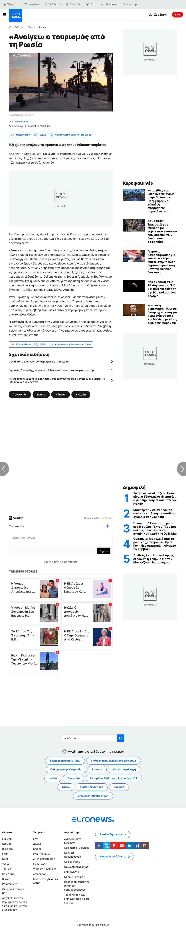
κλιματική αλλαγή (124, 769)
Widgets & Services (44, 869)
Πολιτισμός (9, 873)
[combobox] (142, 4)
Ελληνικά (11, 4)
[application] (61, 82)
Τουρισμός (20, 394)
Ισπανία (97, 769)
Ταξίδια (6, 869)
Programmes (9, 883)
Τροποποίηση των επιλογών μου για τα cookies (76, 898)
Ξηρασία (119, 787)
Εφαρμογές (40, 863)
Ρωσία (42, 27)
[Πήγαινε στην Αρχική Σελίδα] (15, 15)
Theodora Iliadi (20, 121)
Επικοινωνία (71, 871)
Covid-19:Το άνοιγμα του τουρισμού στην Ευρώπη (38, 361)
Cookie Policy (72, 861)
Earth (5, 853)
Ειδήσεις (19, 27)
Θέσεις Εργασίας (74, 876)
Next (5, 858)
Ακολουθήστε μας (44, 858)
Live (177, 14)
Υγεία (5, 863)
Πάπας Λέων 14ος (91, 787)
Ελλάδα (81, 394)
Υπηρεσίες (39, 832)
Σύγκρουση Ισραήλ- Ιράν (65, 760)
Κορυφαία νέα (138, 183)
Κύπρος (60, 394)
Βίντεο (6, 879)
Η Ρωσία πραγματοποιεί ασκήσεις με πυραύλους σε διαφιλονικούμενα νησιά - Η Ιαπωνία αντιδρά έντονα (57, 380)
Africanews (39, 873)
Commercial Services (76, 847)
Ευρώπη (7, 838)
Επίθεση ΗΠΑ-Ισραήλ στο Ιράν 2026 (113, 760)
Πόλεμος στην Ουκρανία (66, 769)
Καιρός (37, 848)
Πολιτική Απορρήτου (76, 866)
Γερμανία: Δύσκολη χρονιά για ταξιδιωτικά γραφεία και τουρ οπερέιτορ (51, 370)
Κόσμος (31, 27)
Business (7, 848)
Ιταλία (53, 778)
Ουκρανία (73, 778)
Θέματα (7, 832)
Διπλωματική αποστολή (93, 795)
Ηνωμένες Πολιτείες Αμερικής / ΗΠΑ (113, 778)
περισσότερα (72, 832)
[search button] (124, 4)
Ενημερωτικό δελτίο (113, 856)
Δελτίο (37, 843)
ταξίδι (66, 787)
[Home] (10, 27)
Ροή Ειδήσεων (41, 853)
